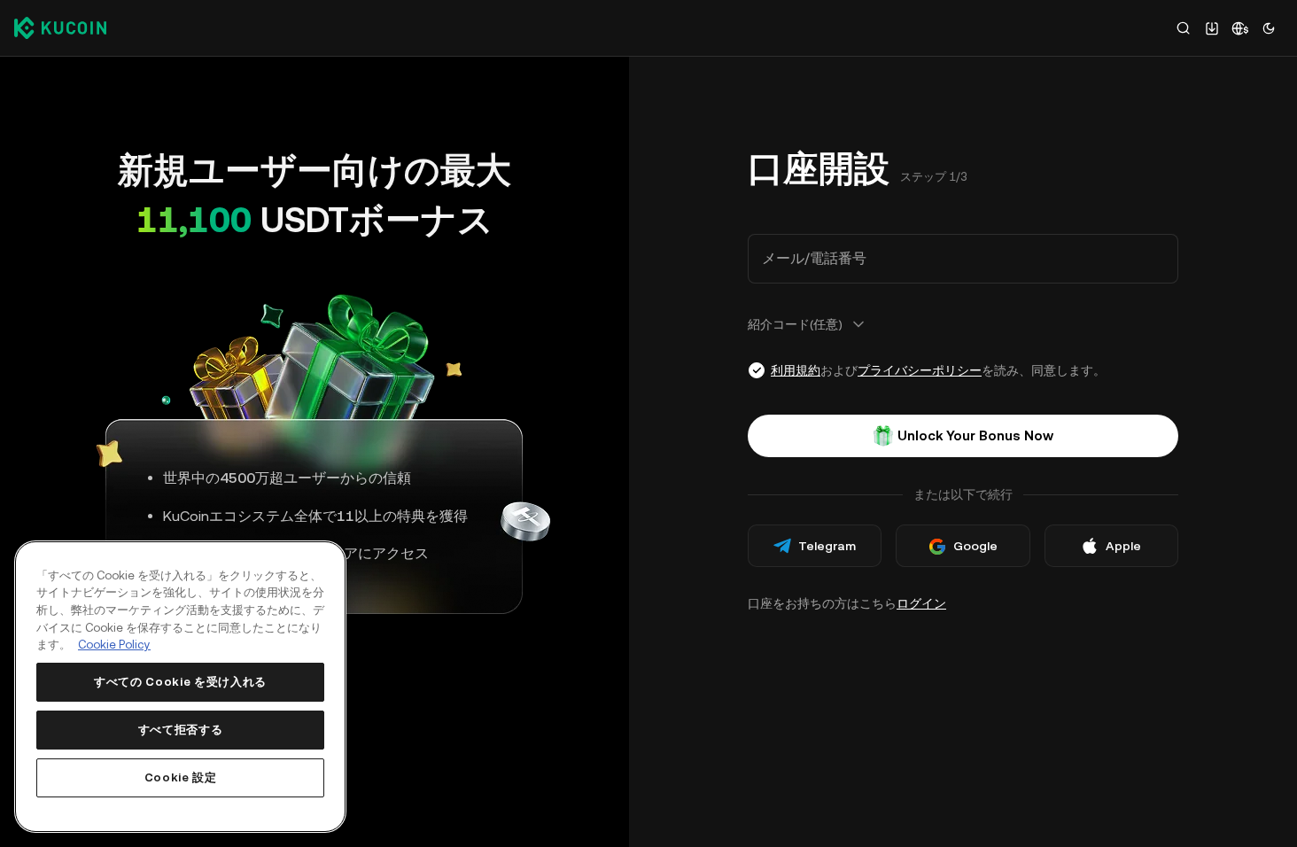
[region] (180, 686)
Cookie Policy (114, 644)
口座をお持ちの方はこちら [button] (847, 603)
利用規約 (795, 370)
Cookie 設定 (180, 777)
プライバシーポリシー (920, 370)
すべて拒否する (180, 729)
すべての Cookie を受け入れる (180, 681)
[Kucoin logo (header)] (60, 27)
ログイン (921, 603)
